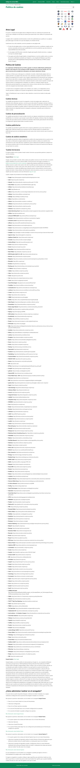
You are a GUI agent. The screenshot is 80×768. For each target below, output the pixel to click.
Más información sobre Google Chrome (15, 713)
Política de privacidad (56, 765)
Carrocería (48, 1)
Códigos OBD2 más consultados (22, 765)
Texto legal (16, 157)
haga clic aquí (32, 171)
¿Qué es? (34, 1)
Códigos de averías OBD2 (12, 2)
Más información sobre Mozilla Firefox (14, 731)
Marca (72, 1)
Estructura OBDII (41, 1)
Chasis (53, 1)
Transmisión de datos (65, 1)
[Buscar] (73, 7)
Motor (57, 1)
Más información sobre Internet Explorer (15, 749)
